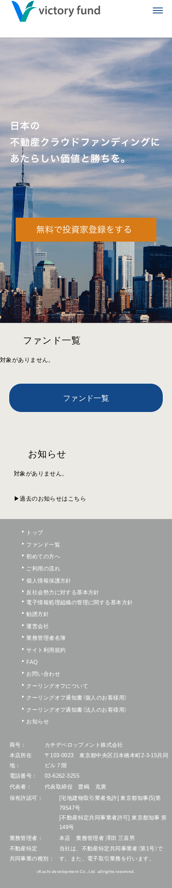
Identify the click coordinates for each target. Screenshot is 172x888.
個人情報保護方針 (48, 580)
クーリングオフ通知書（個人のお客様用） (50, 697)
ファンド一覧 (86, 398)
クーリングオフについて (50, 686)
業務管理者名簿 (46, 637)
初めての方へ (43, 556)
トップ (34, 532)
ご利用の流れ (43, 568)
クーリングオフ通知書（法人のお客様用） (50, 709)
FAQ (32, 662)
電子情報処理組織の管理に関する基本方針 (50, 602)
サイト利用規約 (46, 650)
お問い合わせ (43, 673)
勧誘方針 (37, 614)
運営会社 (37, 626)
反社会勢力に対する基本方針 (50, 592)
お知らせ (37, 721)
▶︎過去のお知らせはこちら (50, 498)
